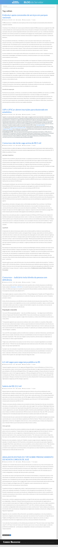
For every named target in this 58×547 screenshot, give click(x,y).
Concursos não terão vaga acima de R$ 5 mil (21, 143)
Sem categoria (35, 461)
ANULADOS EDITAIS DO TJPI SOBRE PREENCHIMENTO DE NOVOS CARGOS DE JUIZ (27, 458)
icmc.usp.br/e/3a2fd (40, 125)
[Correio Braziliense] (16, 2)
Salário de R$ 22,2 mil (12, 386)
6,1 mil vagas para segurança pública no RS (21, 362)
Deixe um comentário (27, 19)
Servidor (34, 19)
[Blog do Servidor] (33, 2)
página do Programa (8, 129)
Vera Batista (19, 19)
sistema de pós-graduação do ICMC (18, 127)
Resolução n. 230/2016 (16, 287)
